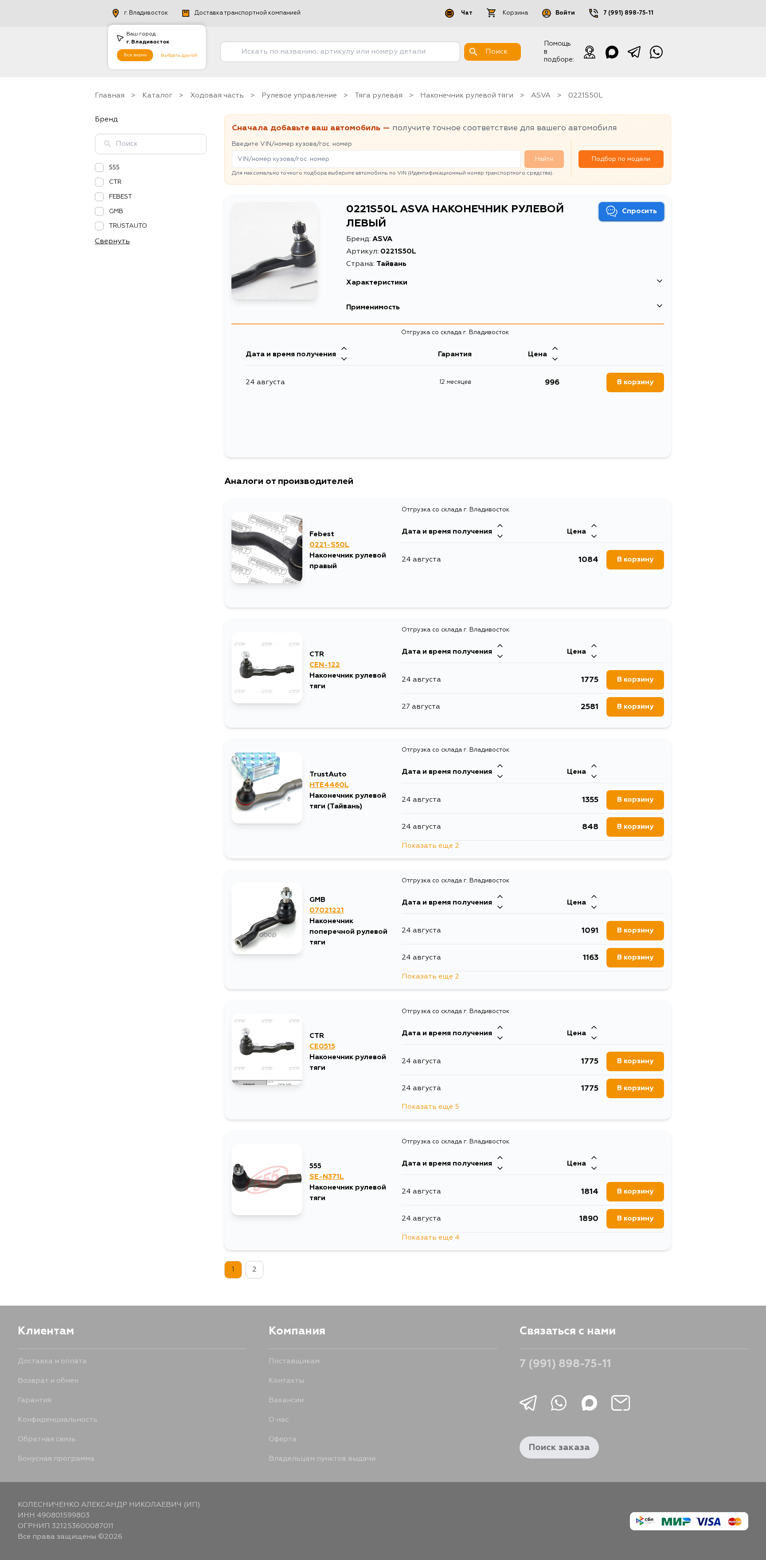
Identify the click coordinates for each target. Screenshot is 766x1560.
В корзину (635, 382)
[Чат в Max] (612, 52)
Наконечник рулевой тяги (466, 95)
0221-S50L (329, 545)
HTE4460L (329, 785)
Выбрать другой (179, 55)
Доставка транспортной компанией (248, 13)
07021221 (326, 910)
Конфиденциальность (58, 1420)
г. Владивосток (146, 13)
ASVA (541, 95)
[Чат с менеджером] (589, 52)
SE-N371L (326, 1177)
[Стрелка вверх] (344, 349)
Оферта (283, 1439)
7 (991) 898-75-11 (628, 13)
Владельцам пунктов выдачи (322, 1458)
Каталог (157, 95)
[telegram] (634, 52)
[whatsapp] (656, 52)
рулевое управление (299, 95)
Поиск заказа (559, 1447)
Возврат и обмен (48, 1380)
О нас (279, 1420)
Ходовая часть (217, 95)
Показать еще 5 (430, 1107)
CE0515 (322, 1046)
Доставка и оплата (52, 1361)
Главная (110, 95)
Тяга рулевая (379, 95)
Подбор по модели (621, 159)
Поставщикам (294, 1361)
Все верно (135, 55)
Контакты (286, 1380)
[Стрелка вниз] (344, 360)
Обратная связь (47, 1439)
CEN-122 (324, 665)
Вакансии (286, 1400)
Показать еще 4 (431, 1237)
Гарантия (34, 1400)
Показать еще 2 (430, 846)
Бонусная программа (56, 1458)
